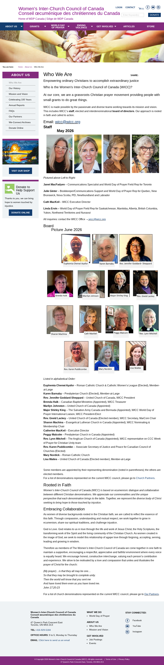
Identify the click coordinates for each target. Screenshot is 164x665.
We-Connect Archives (20, 122)
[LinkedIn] (155, 75)
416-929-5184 (43, 630)
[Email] (160, 75)
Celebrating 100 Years (20, 99)
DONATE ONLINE (20, 212)
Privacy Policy (124, 659)
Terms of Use (111, 659)
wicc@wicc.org (67, 122)
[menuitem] (11, 26)
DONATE (154, 15)
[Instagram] (150, 75)
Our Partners (151, 594)
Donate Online (16, 128)
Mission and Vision (18, 94)
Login (119, 7)
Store (151, 26)
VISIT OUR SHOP (21, 171)
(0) (143, 9)
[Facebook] (141, 75)
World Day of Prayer (58, 26)
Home (20, 67)
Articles (129, 26)
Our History (14, 88)
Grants (34, 26)
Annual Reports (17, 105)
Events (92, 643)
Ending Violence (81, 26)
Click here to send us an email (54, 640)
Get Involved (105, 26)
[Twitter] (146, 75)
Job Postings (95, 639)
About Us (11, 26)
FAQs (11, 111)
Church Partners (145, 478)
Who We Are (15, 82)
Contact (130, 7)
